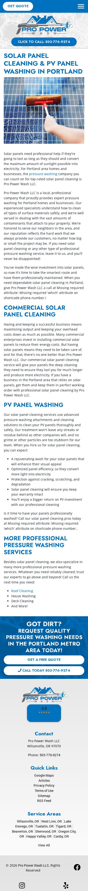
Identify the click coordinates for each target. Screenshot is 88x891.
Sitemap (44, 795)
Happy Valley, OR (38, 836)
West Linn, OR (51, 821)
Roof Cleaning (22, 591)
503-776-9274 (50, 755)
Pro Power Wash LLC (33, 865)
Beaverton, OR (22, 831)
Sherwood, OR (45, 831)
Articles (44, 780)
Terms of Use (44, 790)
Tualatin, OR (44, 826)
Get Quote (18, 6)
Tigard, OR (63, 826)
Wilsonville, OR (28, 821)
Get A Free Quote (44, 659)
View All (44, 845)
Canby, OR (61, 836)
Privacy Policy (44, 785)
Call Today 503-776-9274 (45, 670)
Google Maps (44, 775)
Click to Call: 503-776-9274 (44, 41)
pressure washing (43, 174)
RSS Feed (44, 800)
